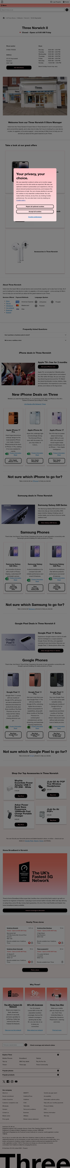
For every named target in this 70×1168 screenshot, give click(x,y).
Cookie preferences (35, 217)
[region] (35, 194)
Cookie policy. (21, 200)
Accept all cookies (35, 211)
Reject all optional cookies (35, 206)
